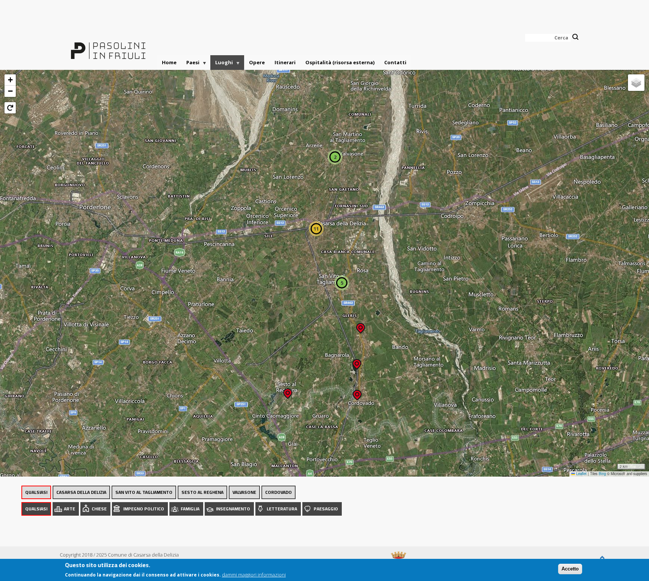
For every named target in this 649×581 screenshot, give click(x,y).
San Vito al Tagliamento (143, 492)
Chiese (99, 508)
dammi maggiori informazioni (254, 574)
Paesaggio (326, 508)
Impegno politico (143, 508)
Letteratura (282, 508)
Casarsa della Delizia (81, 492)
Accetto (570, 569)
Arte (69, 508)
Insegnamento (233, 508)
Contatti (395, 62)
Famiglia (190, 508)
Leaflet (581, 473)
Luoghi (221, 64)
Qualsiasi (36, 492)
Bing (602, 473)
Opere (257, 62)
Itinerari (285, 62)
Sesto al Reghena (202, 492)
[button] (287, 391)
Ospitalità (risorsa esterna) (339, 62)
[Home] (108, 46)
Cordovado (278, 492)
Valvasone (244, 492)
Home (169, 62)
